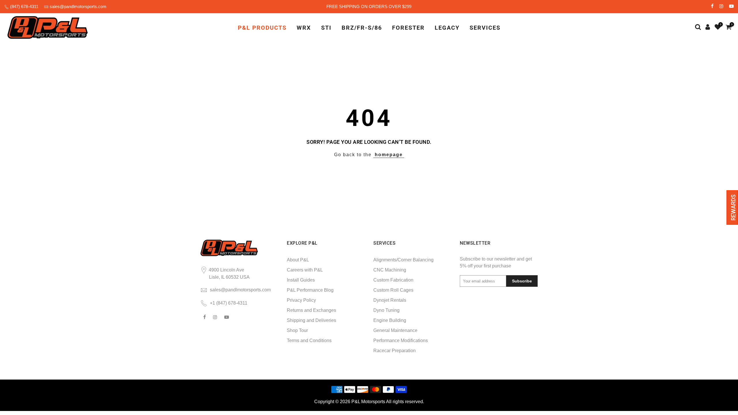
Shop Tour (297, 330)
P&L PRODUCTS (262, 27)
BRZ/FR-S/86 (362, 27)
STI (326, 27)
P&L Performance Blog (310, 290)
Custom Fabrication (393, 280)
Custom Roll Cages (393, 290)
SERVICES (485, 27)
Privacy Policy (301, 300)
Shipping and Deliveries (311, 320)
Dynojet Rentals (389, 300)
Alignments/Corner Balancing (403, 259)
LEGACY (447, 27)
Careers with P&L (305, 269)
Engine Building (389, 320)
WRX (304, 27)
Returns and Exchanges (311, 310)
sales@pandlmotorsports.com (78, 6)
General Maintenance (395, 330)
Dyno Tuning (386, 310)
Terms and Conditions (309, 340)
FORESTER (408, 27)
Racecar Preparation (394, 350)
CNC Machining (389, 269)
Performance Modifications (400, 340)
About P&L (298, 259)
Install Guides (301, 280)
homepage (389, 154)
